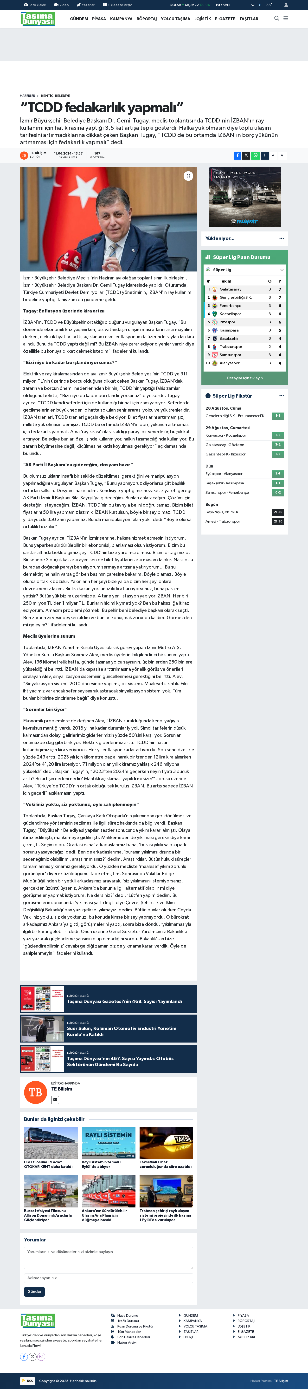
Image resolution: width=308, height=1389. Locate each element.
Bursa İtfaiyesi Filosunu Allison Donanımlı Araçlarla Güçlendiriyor (48, 1215)
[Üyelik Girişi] (284, 5)
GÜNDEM (79, 19)
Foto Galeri (37, 5)
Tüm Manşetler (129, 1332)
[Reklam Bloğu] (245, 197)
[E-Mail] (55, 1100)
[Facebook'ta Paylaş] (237, 156)
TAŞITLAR (248, 19)
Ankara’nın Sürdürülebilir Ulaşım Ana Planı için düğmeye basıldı (104, 1215)
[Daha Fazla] (265, 156)
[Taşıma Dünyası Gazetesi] (38, 19)
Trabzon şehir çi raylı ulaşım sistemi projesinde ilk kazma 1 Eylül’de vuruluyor (165, 1215)
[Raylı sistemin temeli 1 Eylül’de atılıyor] (108, 1143)
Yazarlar (88, 5)
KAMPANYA (121, 19)
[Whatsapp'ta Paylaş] (255, 156)
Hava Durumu (127, 1315)
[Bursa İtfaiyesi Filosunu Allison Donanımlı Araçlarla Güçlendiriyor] (51, 1191)
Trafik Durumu (128, 1321)
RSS (29, 1381)
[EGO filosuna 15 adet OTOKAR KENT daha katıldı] (51, 1143)
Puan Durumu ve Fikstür (135, 1326)
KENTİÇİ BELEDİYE (55, 96)
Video (64, 5)
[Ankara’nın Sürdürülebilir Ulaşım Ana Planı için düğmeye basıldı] (108, 1191)
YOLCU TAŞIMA (175, 19)
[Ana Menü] (285, 19)
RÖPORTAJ (147, 19)
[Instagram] (41, 1357)
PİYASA (99, 19)
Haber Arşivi (126, 1342)
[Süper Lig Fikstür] (281, 396)
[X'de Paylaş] (246, 156)
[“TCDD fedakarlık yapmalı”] (108, 219)
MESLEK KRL (247, 1337)
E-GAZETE (225, 19)
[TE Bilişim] (35, 1092)
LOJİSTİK (202, 19)
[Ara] (277, 19)
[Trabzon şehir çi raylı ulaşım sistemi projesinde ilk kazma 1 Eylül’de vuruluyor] (166, 1191)
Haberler (27, 96)
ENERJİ (188, 1337)
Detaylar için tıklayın (245, 378)
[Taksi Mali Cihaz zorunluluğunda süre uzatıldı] (166, 1143)
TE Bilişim (61, 1089)
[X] (33, 1357)
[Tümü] (281, 239)
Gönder (34, 1292)
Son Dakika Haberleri (133, 1337)
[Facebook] (24, 1357)
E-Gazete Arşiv (120, 5)
